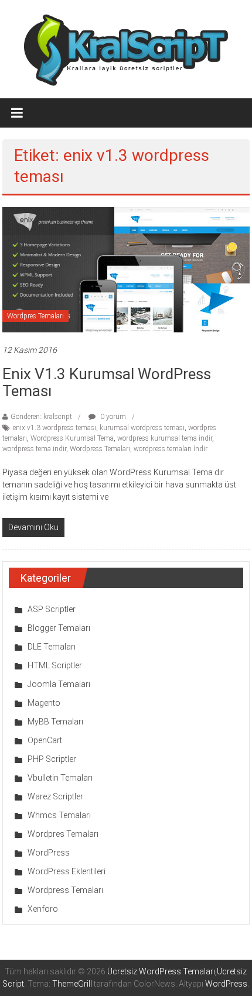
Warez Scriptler (55, 796)
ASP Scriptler (52, 609)
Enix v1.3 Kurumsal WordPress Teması (106, 382)
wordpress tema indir (34, 449)
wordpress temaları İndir (170, 449)
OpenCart (45, 740)
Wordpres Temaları (35, 316)
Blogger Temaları (59, 628)
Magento (44, 702)
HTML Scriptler (55, 665)
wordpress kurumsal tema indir (164, 438)
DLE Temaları (52, 646)
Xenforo (43, 908)
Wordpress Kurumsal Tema (72, 438)
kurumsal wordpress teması (142, 428)
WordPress (49, 852)
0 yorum (112, 417)
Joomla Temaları (59, 684)
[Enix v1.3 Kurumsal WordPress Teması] (125, 269)
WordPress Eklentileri (66, 871)
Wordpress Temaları (100, 449)
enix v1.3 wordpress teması (54, 428)
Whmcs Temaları (59, 815)
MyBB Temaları (55, 721)
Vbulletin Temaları (60, 777)
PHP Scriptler (52, 759)
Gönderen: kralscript (41, 417)
